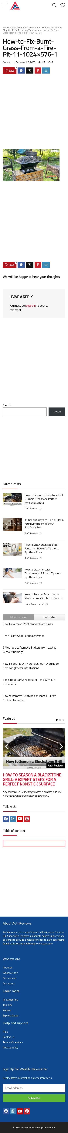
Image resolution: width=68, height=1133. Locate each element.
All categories (10, 999)
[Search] (54, 5)
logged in (30, 305)
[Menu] (4, 5)
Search (7, 405)
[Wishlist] (62, 5)
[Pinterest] (27, 819)
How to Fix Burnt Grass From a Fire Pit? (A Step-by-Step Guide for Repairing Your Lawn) (32, 29)
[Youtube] (20, 819)
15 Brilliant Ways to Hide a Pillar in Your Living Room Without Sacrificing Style (44, 524)
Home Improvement (34, 604)
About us (8, 967)
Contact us (8, 1037)
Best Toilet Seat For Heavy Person (24, 636)
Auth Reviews (31, 508)
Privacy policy (10, 1047)
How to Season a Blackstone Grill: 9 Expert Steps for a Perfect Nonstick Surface (44, 499)
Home (6, 27)
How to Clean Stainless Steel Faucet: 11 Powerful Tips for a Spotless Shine (42, 548)
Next (61, 747)
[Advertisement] (34, 112)
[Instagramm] (13, 819)
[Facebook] (6, 819)
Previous (6, 747)
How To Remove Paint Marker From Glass (28, 624)
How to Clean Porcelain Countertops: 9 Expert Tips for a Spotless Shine (43, 573)
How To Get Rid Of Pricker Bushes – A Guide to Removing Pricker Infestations (31, 665)
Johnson (6, 62)
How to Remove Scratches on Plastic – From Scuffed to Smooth (44, 596)
